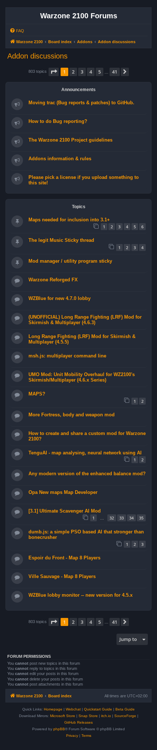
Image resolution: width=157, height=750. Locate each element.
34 (131, 518)
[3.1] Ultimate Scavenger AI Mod (64, 511)
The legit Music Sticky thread (61, 240)
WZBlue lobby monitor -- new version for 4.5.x (80, 595)
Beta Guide (125, 709)
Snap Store (88, 716)
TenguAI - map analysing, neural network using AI (85, 452)
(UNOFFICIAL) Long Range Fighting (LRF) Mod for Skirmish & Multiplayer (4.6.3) (85, 319)
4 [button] (90, 71)
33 (121, 518)
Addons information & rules (59, 158)
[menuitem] (16, 30)
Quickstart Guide (98, 709)
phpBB (59, 729)
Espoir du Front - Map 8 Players (64, 557)
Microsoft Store (62, 716)
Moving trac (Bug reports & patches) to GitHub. (81, 102)
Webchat (73, 709)
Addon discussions (37, 56)
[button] (54, 72)
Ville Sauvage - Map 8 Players (62, 576)
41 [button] (114, 71)
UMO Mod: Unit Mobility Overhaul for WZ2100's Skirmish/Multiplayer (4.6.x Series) (81, 377)
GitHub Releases (78, 722)
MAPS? (36, 394)
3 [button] (82, 71)
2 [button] (73, 71)
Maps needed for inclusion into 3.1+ (69, 219)
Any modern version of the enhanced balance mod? (87, 473)
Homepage (53, 709)
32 (112, 518)
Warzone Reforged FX (53, 279)
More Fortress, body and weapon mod (71, 414)
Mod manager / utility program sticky (70, 261)
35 (141, 518)
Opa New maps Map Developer (62, 492)
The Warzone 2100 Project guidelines (70, 140)
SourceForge (125, 716)
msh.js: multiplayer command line (67, 356)
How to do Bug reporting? (57, 121)
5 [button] (99, 71)
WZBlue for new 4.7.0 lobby (59, 298)
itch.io (106, 716)
